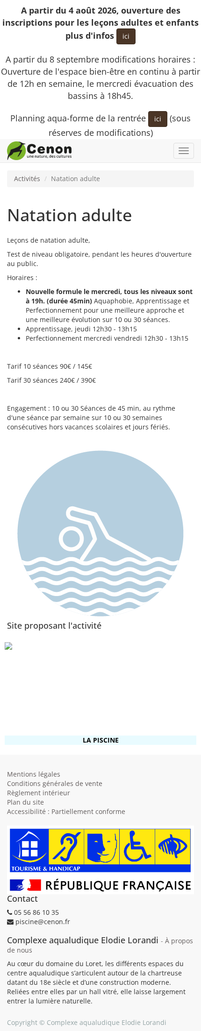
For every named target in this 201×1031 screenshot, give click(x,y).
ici (125, 36)
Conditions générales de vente (54, 783)
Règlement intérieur (38, 792)
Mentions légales (33, 774)
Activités (27, 178)
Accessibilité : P (66, 811)
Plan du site (25, 802)
